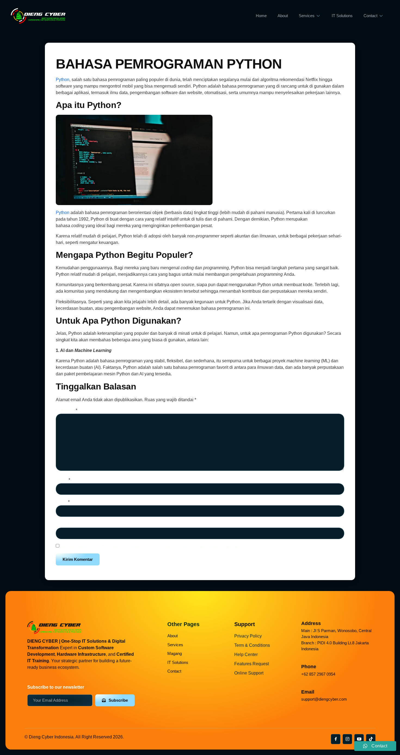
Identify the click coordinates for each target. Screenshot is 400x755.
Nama (63, 480)
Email (63, 502)
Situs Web (66, 524)
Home (261, 15)
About (283, 15)
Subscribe (118, 700)
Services (307, 15)
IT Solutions (342, 15)
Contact (370, 15)
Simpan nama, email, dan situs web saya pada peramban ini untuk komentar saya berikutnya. (150, 546)
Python (62, 79)
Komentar (66, 410)
